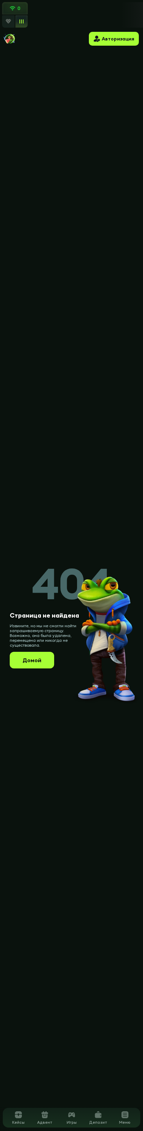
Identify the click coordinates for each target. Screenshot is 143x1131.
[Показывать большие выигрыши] (8, 21)
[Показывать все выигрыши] (21, 21)
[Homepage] (9, 38)
